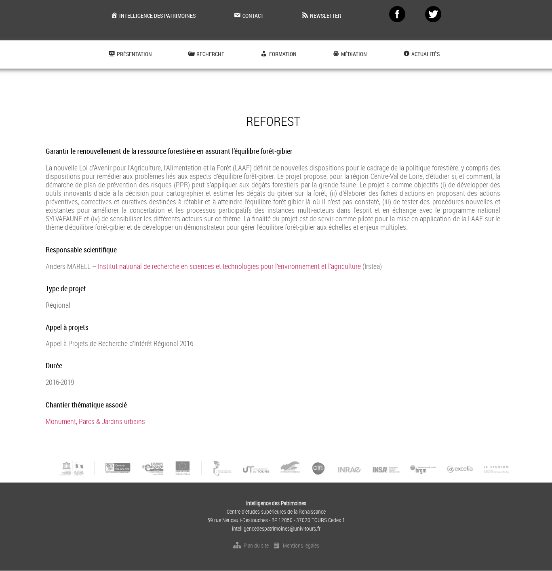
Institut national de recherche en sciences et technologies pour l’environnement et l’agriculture (229, 266)
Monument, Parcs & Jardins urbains (95, 421)
